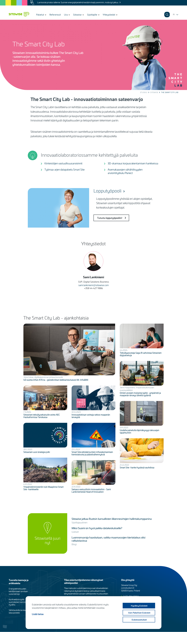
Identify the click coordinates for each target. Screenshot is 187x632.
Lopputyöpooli (107, 191)
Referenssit (55, 14)
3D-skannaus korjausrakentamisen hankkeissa (133, 163)
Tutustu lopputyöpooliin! (109, 217)
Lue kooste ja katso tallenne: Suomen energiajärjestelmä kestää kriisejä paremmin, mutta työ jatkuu (77, 2)
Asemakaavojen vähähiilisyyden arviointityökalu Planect (125, 171)
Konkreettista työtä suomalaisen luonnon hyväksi (18, 602)
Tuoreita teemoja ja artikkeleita (18, 581)
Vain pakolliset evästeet (139, 612)
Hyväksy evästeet (139, 605)
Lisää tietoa (38, 614)
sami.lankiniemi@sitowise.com (93, 285)
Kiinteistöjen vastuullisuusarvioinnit (63, 163)
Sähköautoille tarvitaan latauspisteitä (18, 611)
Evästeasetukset (139, 619)
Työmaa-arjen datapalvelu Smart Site (64, 169)
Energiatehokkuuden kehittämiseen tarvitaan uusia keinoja (18, 591)
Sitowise (154, 92)
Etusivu (143, 92)
